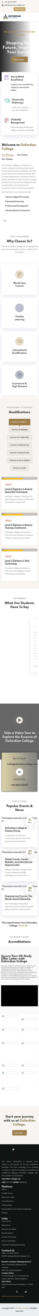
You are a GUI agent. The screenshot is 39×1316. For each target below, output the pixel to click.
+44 (8, 1253)
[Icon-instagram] (12, 1292)
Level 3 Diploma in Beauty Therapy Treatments (18, 526)
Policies (5, 1213)
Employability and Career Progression (17, 1209)
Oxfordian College (21, 1308)
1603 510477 (14, 1253)
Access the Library (9, 1237)
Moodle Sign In (7, 1233)
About (4, 1189)
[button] (17, 705)
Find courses (18, 59)
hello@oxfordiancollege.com (14, 5)
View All (23, 926)
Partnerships (7, 1205)
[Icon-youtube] (21, 1292)
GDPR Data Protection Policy (13, 1296)
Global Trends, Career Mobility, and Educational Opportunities (18, 862)
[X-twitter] (17, 1292)
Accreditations (8, 1201)
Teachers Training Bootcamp (13, 1245)
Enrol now (18, 1133)
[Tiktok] (26, 1292)
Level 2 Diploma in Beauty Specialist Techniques (18, 490)
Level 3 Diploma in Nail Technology (17, 562)
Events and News (8, 1241)
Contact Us (6, 1221)
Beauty (8, 484)
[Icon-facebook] (4, 1292)
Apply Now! (19, 9)
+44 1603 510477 (10, 2)
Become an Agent (9, 1229)
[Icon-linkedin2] (8, 1292)
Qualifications (7, 1193)
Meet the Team (8, 1197)
